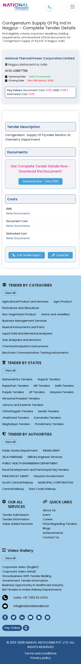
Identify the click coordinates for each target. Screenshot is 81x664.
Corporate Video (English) (20, 567)
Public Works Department (20, 450)
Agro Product (62, 301)
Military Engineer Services (45, 457)
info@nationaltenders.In (31, 606)
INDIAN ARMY (51, 450)
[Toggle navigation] (72, 6)
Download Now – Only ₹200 (40, 181)
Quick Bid (63, 255)
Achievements (53, 533)
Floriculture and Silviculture (20, 308)
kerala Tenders (48, 411)
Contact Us (51, 537)
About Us (49, 510)
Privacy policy (40, 658)
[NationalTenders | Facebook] (5, 617)
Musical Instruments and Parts (23, 327)
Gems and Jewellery (55, 314)
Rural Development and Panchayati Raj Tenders (35, 470)
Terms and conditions (40, 653)
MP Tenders (42, 386)
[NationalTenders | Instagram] (47, 617)
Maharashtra (29, 65)
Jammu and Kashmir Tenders (22, 405)
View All (10, 293)
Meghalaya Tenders (16, 424)
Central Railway (13, 489)
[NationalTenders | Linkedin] (22, 617)
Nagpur (13, 65)
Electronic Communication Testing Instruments (35, 353)
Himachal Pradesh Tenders (21, 398)
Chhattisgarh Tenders (17, 411)
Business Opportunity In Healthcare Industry (32, 585)
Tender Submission (15, 515)
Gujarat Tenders (48, 379)
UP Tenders (37, 392)
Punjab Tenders (13, 392)
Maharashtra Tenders (17, 379)
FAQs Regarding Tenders (60, 524)
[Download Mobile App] (26, 628)
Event (46, 515)
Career (48, 519)
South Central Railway (17, 482)
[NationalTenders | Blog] (39, 617)
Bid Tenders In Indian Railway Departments (32, 589)
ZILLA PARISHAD (12, 457)
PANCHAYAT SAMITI (15, 476)
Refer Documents (18, 213)
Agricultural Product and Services (25, 301)
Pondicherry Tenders (49, 424)
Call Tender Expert (29, 255)
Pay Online (12, 628)
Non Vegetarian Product (19, 314)
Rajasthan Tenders (15, 386)
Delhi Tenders (64, 386)
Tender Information (15, 519)
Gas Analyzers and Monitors (21, 340)
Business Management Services (24, 321)
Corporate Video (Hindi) (19, 571)
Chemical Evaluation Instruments (25, 346)
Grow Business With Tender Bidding (26, 576)
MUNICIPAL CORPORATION (55, 482)
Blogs (46, 528)
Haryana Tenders (62, 392)
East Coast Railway (42, 489)
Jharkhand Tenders (15, 418)
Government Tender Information (25, 580)
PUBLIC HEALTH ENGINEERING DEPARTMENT (30, 463)
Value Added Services (17, 524)
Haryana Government (49, 476)
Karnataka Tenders (47, 418)
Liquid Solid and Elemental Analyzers (27, 333)
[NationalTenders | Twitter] (13, 617)
